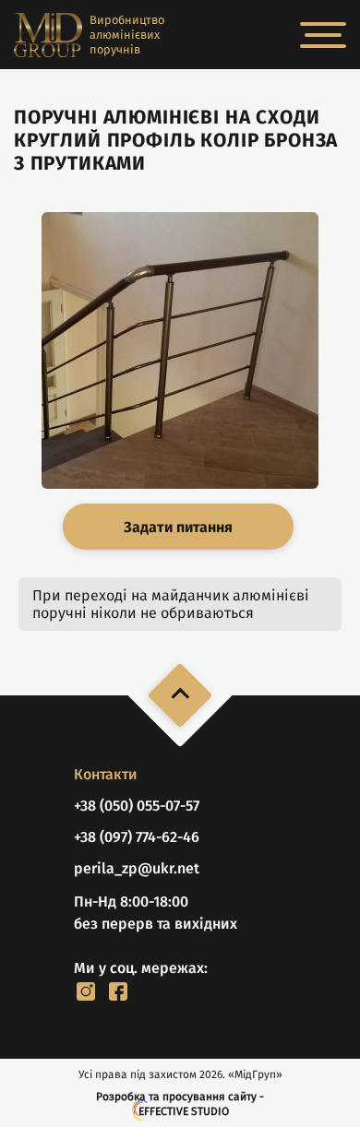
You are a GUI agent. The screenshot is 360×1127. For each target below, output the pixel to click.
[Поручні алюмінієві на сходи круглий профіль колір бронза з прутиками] (180, 350)
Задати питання (178, 527)
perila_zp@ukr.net (136, 868)
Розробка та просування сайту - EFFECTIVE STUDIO (180, 1104)
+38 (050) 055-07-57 (136, 805)
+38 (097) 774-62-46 (136, 837)
